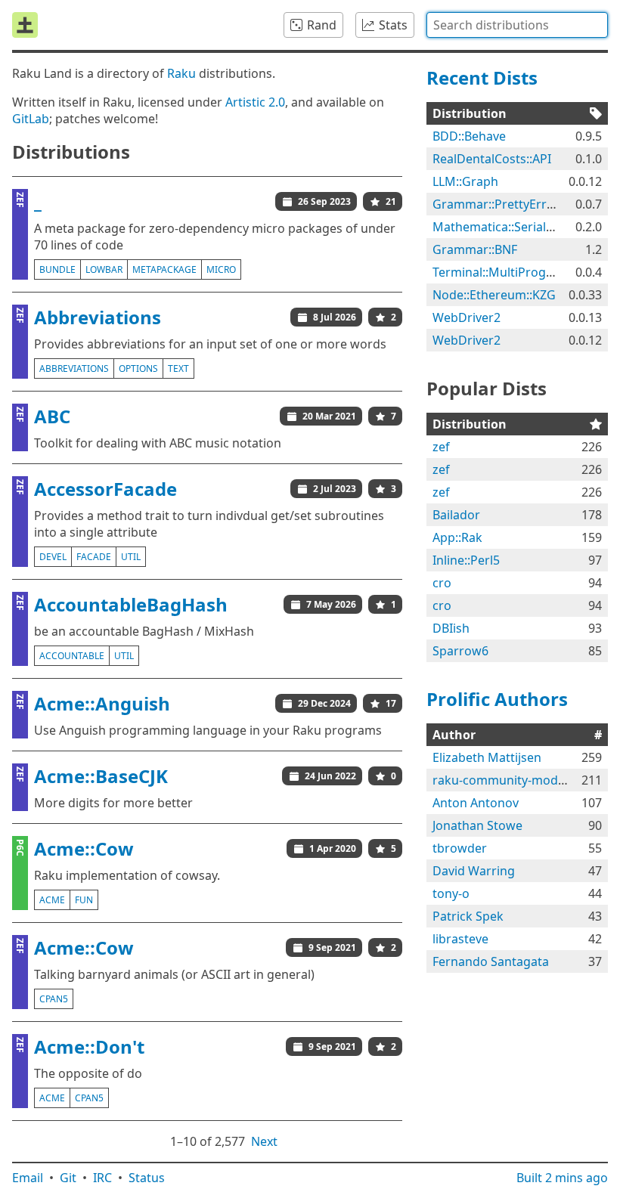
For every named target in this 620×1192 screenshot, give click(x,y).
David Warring (473, 870)
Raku (181, 73)
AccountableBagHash (131, 604)
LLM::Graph (465, 181)
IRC (102, 1177)
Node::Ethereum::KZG (494, 294)
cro (441, 582)
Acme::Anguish (102, 703)
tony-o (451, 893)
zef (441, 446)
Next (264, 1141)
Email (27, 1177)
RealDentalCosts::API (491, 158)
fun (84, 899)
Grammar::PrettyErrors (499, 204)
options (138, 368)
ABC (52, 416)
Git (68, 1177)
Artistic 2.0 (255, 102)
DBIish (451, 628)
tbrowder (459, 848)
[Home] (25, 25)
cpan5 (53, 998)
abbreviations (74, 368)
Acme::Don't (89, 1046)
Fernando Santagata (490, 961)
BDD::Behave (469, 136)
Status (147, 1177)
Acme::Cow (84, 848)
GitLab (30, 118)
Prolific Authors (497, 698)
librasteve (460, 938)
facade (93, 556)
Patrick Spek (468, 916)
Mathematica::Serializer (499, 226)
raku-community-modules (506, 780)
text (178, 368)
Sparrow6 (460, 650)
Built (562, 1177)
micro (221, 269)
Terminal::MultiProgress (501, 272)
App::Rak (457, 537)
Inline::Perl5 (466, 560)
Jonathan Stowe (477, 825)
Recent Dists (482, 77)
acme (52, 899)
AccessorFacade (105, 488)
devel (53, 556)
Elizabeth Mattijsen (486, 757)
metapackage (164, 269)
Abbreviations (97, 317)
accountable (71, 655)
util (131, 556)
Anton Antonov (475, 802)
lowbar (103, 269)
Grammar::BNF (474, 249)
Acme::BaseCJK (101, 775)
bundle (57, 269)
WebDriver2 (466, 317)
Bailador (456, 514)
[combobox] (517, 25)
